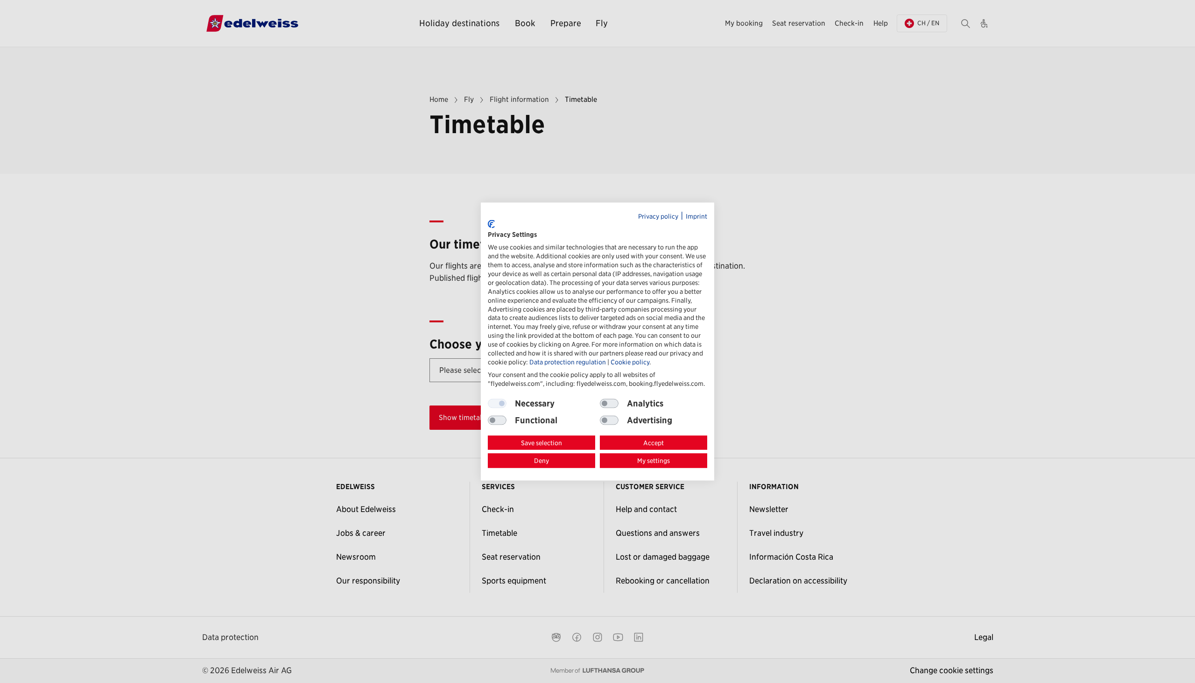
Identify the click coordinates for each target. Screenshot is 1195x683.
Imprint (696, 216)
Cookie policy (630, 361)
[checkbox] (609, 403)
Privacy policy (658, 216)
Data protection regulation (567, 361)
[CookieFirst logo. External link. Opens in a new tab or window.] (491, 224)
